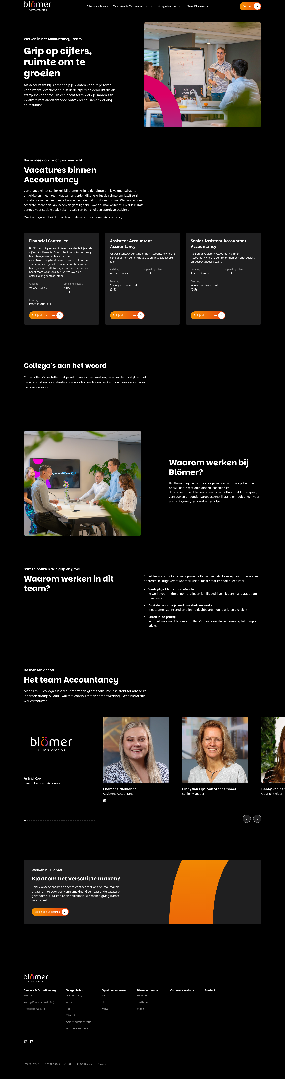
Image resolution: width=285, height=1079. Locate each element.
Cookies (101, 1064)
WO (104, 995)
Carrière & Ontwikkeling (130, 6)
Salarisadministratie (78, 1022)
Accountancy (74, 995)
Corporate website (182, 990)
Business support (77, 1028)
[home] (38, 6)
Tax (68, 1009)
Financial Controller (48, 240)
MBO (105, 1009)
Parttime (142, 1002)
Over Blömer (196, 6)
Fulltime (142, 995)
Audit (69, 1002)
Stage (140, 1009)
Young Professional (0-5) (39, 1002)
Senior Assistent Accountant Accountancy (218, 243)
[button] (132, 6)
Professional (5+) (34, 1009)
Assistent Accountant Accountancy (131, 243)
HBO (105, 1002)
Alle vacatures (97, 6)
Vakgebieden (167, 6)
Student (29, 995)
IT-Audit (71, 1015)
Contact (210, 990)
